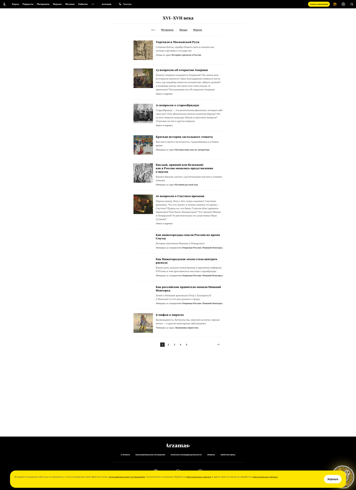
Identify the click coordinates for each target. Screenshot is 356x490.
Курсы (15, 4)
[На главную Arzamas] (4, 4)
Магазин (70, 4)
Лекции (183, 30)
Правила (211, 455)
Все (153, 30)
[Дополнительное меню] (93, 4)
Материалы (43, 4)
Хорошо (332, 479)
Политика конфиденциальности (186, 455)
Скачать (319, 4)
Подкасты (28, 4)
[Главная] (178, 445)
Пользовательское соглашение (150, 455)
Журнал (57, 4)
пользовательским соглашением (127, 476)
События (83, 4)
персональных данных (198, 476)
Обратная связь (228, 455)
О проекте (125, 455)
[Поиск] (352, 4)
